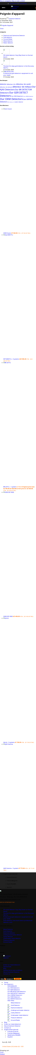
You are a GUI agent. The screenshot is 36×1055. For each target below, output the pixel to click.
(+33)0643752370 (13, 3)
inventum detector (15, 19)
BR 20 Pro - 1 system (9, 487)
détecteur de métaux (22, 86)
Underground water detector (12, 935)
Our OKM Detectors (11, 99)
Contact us (6, 974)
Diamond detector (9, 933)
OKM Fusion (7, 233)
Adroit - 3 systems (9, 742)
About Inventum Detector (11, 972)
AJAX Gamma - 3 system (11, 868)
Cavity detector (8, 936)
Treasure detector (9, 940)
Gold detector (7, 37)
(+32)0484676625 (23, 3)
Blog (4, 968)
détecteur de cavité (23, 84)
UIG (8, 102)
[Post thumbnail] (6, 53)
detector (3, 84)
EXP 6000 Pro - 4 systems (11, 359)
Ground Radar (7, 39)
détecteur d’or (11, 84)
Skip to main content (18, 1)
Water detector (8, 43)
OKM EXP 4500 (8, 616)
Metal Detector (8, 929)
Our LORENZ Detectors (28, 96)
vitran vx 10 (12, 102)
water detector (19, 102)
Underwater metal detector (12, 938)
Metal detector (8, 41)
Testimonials (7, 967)
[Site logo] (18, 8)
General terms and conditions (12, 970)
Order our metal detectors (11, 965)
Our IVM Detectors (17, 96)
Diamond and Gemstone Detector (14, 35)
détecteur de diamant (6, 87)
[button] (19, 874)
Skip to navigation (6, 1)
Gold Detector (7, 931)
